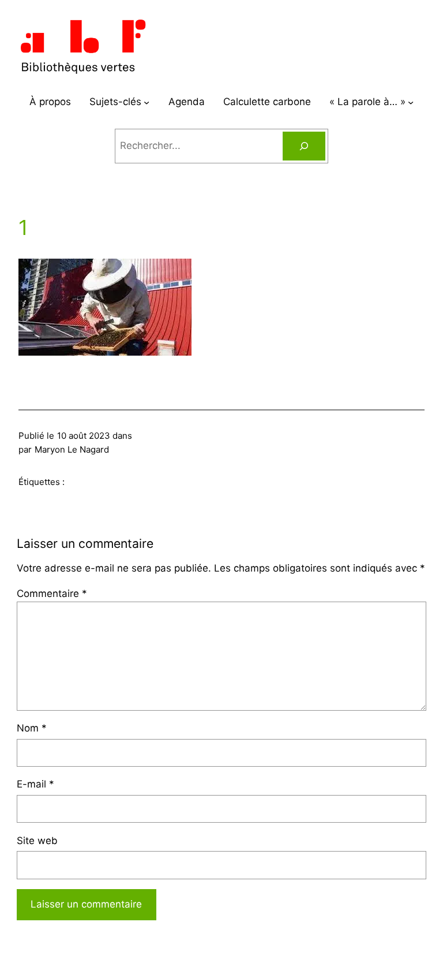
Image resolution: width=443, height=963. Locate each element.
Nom (32, 728)
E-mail (35, 784)
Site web (37, 840)
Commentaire (52, 593)
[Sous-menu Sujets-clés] (146, 102)
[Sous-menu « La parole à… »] (411, 102)
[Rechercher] (304, 146)
